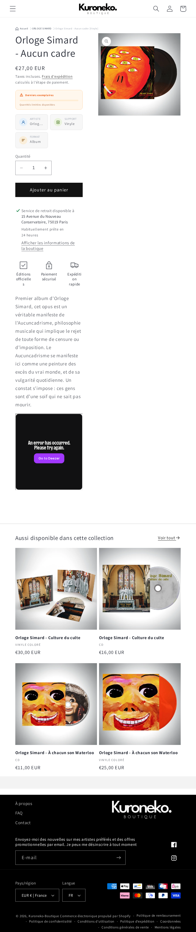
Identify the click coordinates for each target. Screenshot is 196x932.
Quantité (23, 156)
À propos (23, 803)
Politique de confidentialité (50, 921)
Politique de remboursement (159, 915)
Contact (23, 822)
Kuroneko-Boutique (44, 916)
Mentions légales (168, 927)
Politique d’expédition (137, 921)
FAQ (19, 813)
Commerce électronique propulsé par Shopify (95, 916)
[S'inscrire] (118, 857)
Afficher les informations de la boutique (48, 245)
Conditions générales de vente (125, 927)
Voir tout (167, 537)
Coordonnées (170, 921)
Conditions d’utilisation (96, 921)
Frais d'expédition (57, 76)
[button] (13, 9)
